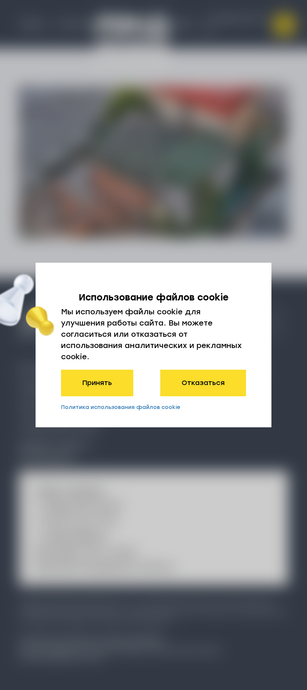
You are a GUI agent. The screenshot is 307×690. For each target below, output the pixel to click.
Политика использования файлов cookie (120, 407)
